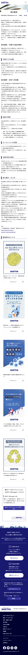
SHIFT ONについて (13, 589)
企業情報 (5, 642)
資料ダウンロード (14, 575)
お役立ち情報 (6, 624)
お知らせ (5, 626)
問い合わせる (14, 558)
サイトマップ (5, 638)
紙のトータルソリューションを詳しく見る (13, 508)
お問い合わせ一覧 (7, 633)
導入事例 (5, 622)
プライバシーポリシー (7, 640)
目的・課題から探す (7, 620)
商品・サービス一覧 (7, 617)
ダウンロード (13, 282)
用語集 (13, 598)
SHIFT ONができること (8, 615)
